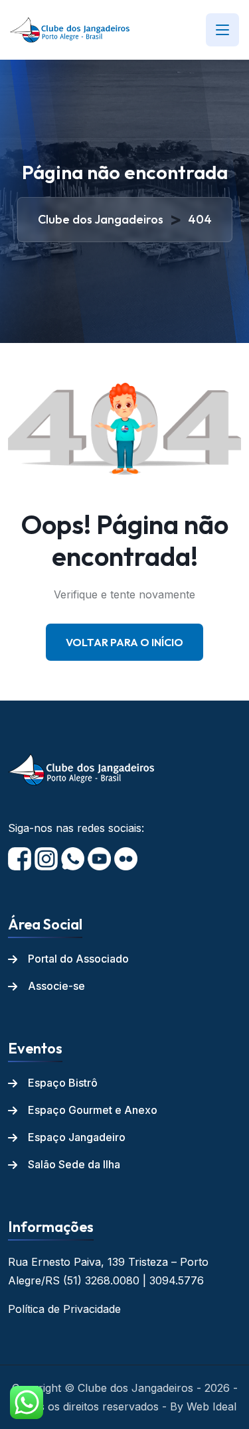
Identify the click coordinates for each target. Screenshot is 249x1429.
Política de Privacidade (64, 1309)
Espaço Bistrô (63, 1082)
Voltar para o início (124, 642)
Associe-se (56, 985)
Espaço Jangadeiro (76, 1137)
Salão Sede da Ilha (74, 1164)
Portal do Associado (78, 958)
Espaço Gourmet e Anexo (92, 1110)
